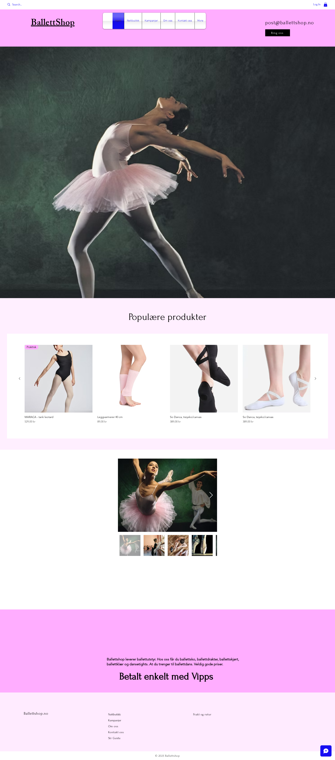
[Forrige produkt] (19, 378)
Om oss (113, 726)
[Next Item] (211, 495)
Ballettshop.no (36, 713)
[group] (167, 386)
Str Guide (114, 738)
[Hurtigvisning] (131, 379)
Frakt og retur (202, 714)
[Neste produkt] (315, 378)
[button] (325, 4)
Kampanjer (114, 720)
